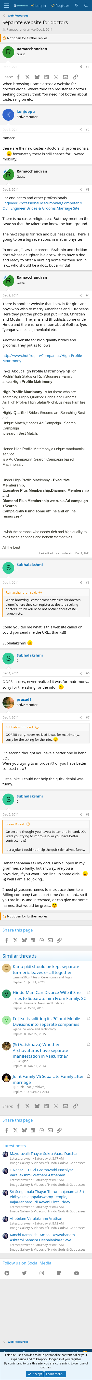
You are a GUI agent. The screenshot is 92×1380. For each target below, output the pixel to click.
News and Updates (51, 1003)
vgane (17, 1029)
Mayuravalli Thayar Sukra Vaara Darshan (44, 1153)
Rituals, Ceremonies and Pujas (51, 977)
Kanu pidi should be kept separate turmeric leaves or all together (46, 969)
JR (14, 1061)
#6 (88, 673)
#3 (88, 189)
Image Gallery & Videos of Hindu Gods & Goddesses (47, 1163)
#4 (88, 295)
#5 (88, 583)
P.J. (14, 1087)
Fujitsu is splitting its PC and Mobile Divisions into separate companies (46, 1021)
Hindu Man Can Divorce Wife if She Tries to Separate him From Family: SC (49, 995)
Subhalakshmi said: (20, 727)
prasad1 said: (15, 824)
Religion (22, 1061)
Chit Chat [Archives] (31, 1087)
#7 (88, 717)
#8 (88, 814)
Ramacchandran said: (21, 592)
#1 (88, 67)
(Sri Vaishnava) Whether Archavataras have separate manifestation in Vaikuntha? (40, 1050)
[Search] (86, 5)
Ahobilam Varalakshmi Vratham (37, 1218)
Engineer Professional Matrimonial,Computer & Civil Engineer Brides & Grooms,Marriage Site (42, 205)
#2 (88, 130)
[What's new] (76, 5)
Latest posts (14, 1145)
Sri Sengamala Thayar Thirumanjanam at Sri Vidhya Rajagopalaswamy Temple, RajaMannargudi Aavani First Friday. (47, 1196)
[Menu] (7, 6)
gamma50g (20, 977)
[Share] (81, 67)
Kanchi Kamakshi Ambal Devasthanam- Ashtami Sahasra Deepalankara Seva (43, 1237)
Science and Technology (39, 1029)
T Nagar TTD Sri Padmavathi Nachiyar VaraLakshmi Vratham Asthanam (41, 1172)
